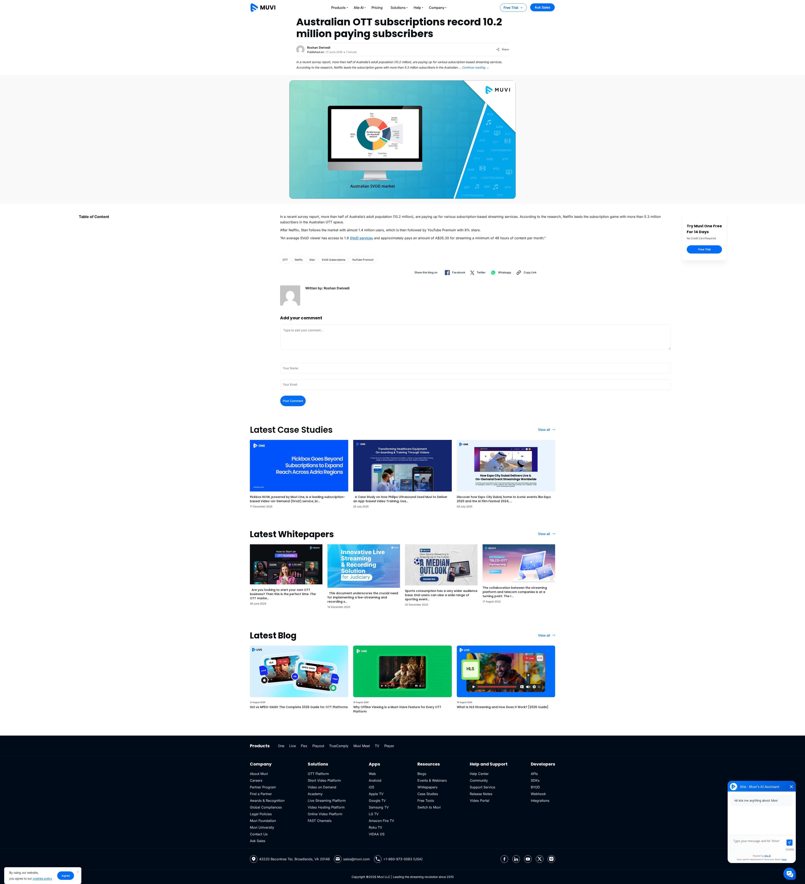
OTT (285, 259)
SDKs (535, 780)
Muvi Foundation (263, 821)
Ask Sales (542, 7)
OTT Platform (318, 774)
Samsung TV (379, 807)
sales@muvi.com (356, 859)
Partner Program (263, 787)
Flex (304, 746)
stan (312, 259)
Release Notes (481, 794)
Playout (318, 746)
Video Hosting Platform (326, 807)
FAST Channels (319, 821)
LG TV (374, 814)
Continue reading (475, 67)
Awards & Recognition (267, 800)
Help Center (479, 774)
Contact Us (258, 834)
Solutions (398, 7)
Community (479, 780)
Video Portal (479, 800)
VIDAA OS (376, 834)
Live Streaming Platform (327, 800)
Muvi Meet (361, 746)
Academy (315, 794)
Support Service (482, 787)
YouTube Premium (363, 259)
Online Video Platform (325, 814)
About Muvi (259, 774)
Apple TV (376, 794)
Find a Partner (261, 794)
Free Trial (511, 7)
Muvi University (262, 827)
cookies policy (42, 878)
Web (372, 774)
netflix (299, 259)
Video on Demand (322, 787)
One (281, 746)
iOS (371, 787)
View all (544, 430)
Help (417, 7)
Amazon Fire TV (381, 821)
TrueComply (338, 746)
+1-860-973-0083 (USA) (403, 859)
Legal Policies (261, 814)
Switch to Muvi (429, 807)
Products (338, 7)
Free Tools (425, 800)
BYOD (535, 787)
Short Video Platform (324, 780)
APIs (534, 774)
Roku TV (375, 827)
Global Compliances (266, 807)
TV (377, 746)
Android (375, 780)
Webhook (538, 794)
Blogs (421, 774)
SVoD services (361, 238)
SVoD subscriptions (333, 259)
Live (292, 746)
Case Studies (427, 794)
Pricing (377, 7)
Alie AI (359, 7)
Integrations (540, 800)
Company (436, 7)
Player (389, 746)
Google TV (377, 800)
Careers (256, 780)
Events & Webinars (432, 780)
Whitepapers (427, 787)
